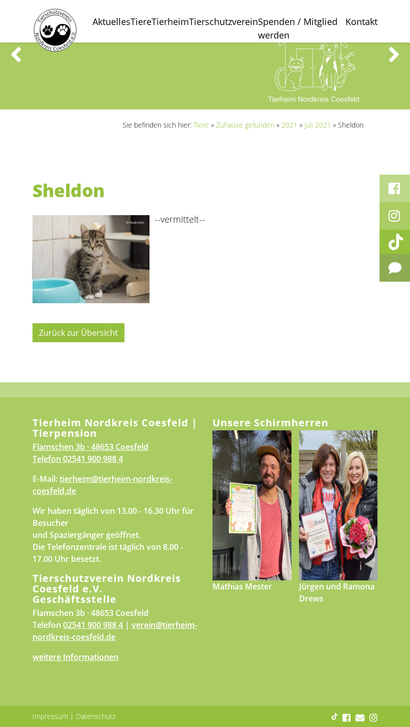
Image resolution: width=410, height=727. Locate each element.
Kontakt (362, 22)
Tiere (141, 22)
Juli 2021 (317, 125)
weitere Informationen (75, 656)
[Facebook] (395, 188)
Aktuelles (111, 22)
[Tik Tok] (395, 242)
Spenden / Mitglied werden (298, 28)
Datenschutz (96, 716)
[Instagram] (395, 216)
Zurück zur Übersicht (78, 332)
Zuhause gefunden (245, 125)
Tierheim (170, 22)
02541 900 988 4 (93, 458)
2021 (290, 125)
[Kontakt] (395, 268)
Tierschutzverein (223, 22)
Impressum (50, 716)
